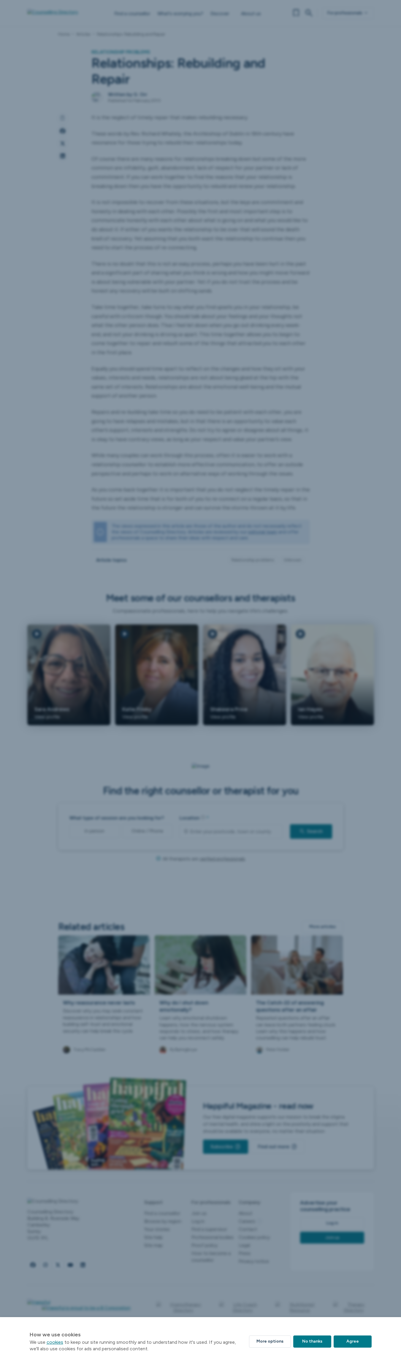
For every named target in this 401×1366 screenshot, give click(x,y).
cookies (55, 1342)
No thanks (312, 1341)
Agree (352, 1341)
